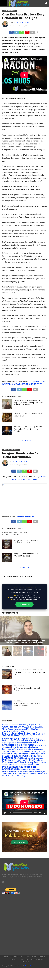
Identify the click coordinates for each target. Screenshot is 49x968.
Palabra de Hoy (17, 957)
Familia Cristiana (9, 383)
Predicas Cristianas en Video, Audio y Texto (22, 761)
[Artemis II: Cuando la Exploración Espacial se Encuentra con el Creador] (7, 430)
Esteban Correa (36, 381)
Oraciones (24, 959)
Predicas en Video (31, 764)
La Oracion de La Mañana (20, 743)
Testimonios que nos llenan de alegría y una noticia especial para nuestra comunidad (28, 402)
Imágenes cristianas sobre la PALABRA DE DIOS (14, 533)
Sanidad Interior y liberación (27, 771)
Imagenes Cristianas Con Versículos (21, 739)
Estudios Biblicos (10, 735)
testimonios (41, 771)
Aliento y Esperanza (29, 724)
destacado (31, 728)
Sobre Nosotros (37, 959)
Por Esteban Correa (21, 23)
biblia (41, 727)
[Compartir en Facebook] (11, 31)
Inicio (6, 957)
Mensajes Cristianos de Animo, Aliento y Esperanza (22, 750)
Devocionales (12, 733)
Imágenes (25, 962)
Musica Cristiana (38, 751)
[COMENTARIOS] (37, 31)
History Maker (29, 966)
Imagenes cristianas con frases (21, 738)
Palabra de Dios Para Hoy (17, 760)
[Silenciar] (40, 813)
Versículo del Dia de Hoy (30, 773)
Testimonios (12, 959)
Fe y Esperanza (33, 736)
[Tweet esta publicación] (16, 31)
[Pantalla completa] (44, 813)
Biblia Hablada (20, 729)
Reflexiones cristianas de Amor (30, 769)
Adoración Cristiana (10, 725)
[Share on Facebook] (13, 470)
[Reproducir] (5, 813)
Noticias (5, 753)
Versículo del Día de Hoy (17, 776)
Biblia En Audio (9, 729)
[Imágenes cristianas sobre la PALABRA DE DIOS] (7, 544)
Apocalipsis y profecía (31, 727)
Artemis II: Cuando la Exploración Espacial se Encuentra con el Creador (28, 429)
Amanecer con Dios (12, 726)
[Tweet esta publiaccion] (19, 389)
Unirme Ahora (24, 604)
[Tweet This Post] (19, 470)
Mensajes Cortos (31, 747)
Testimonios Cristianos (12, 773)
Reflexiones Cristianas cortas (19, 767)
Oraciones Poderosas (26, 385)
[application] (24, 802)
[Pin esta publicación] (26, 31)
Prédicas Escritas (12, 766)
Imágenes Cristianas (25, 517)
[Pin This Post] (29, 470)
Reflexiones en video (9, 771)
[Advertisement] (24, 923)
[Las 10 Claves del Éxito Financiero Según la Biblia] (7, 417)
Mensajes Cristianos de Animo (19, 749)
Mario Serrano (17, 747)
